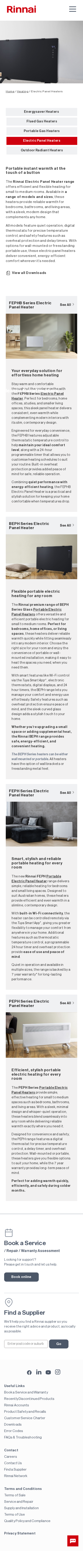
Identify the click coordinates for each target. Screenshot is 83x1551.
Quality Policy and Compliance (27, 1521)
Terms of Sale (15, 1495)
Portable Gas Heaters (42, 131)
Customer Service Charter (24, 1418)
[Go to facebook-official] (29, 1373)
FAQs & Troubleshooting (23, 1437)
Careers (10, 1456)
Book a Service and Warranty (26, 1392)
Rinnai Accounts (16, 1405)
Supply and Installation (21, 1508)
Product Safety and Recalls (25, 1411)
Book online (21, 1277)
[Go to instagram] (57, 1372)
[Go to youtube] (48, 1372)
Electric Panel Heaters (41, 140)
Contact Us (13, 1463)
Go (58, 1344)
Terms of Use (14, 1514)
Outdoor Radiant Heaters (42, 150)
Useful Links (14, 1386)
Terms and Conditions (23, 1489)
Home (10, 91)
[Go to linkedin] (39, 1372)
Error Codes (13, 1431)
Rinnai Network (15, 1476)
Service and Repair (18, 1501)
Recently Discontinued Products (29, 1399)
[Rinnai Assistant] (72, 1540)
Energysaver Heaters (41, 111)
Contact (11, 1450)
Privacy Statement (20, 1533)
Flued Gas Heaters (42, 121)
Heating (23, 91)
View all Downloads (29, 273)
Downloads (13, 1424)
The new (29, 876)
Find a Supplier (15, 1469)
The (25, 1087)
